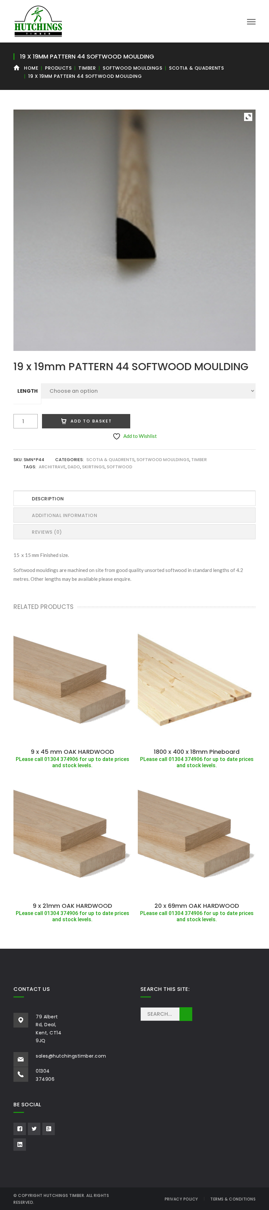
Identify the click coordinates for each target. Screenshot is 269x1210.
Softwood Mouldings (132, 68)
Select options (72, 737)
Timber (87, 68)
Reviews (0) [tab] (47, 532)
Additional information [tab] (64, 515)
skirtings (93, 467)
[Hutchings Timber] (38, 21)
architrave (52, 467)
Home (31, 68)
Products (58, 68)
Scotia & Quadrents (196, 68)
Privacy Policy (181, 1199)
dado (74, 467)
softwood (119, 467)
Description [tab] (48, 498)
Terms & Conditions (233, 1199)
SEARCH (185, 1014)
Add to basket (91, 421)
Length (27, 391)
